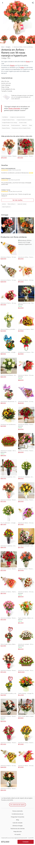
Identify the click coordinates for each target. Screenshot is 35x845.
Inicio (2, 47)
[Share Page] (33, 3)
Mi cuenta (17, 834)
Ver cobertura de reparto (17, 804)
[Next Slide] (31, 149)
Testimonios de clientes (17, 828)
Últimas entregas (17, 825)
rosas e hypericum (6, 206)
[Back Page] (2, 2)
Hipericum (24, 125)
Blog (17, 820)
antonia (4, 204)
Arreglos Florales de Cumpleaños (24, 119)
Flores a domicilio (14, 108)
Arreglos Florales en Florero (8, 119)
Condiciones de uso (17, 814)
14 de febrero (5, 117)
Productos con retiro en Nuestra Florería (21, 128)
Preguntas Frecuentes (17, 817)
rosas (22, 67)
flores (28, 61)
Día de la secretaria (15, 125)
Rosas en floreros (6, 128)
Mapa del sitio (17, 831)
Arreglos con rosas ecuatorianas (17, 117)
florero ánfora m (11, 204)
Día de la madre (22, 122)
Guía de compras (17, 822)
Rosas (30, 125)
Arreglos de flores (8, 47)
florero (12, 65)
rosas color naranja (22, 204)
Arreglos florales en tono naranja (9, 122)
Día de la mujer (5, 125)
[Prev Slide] (3, 149)
